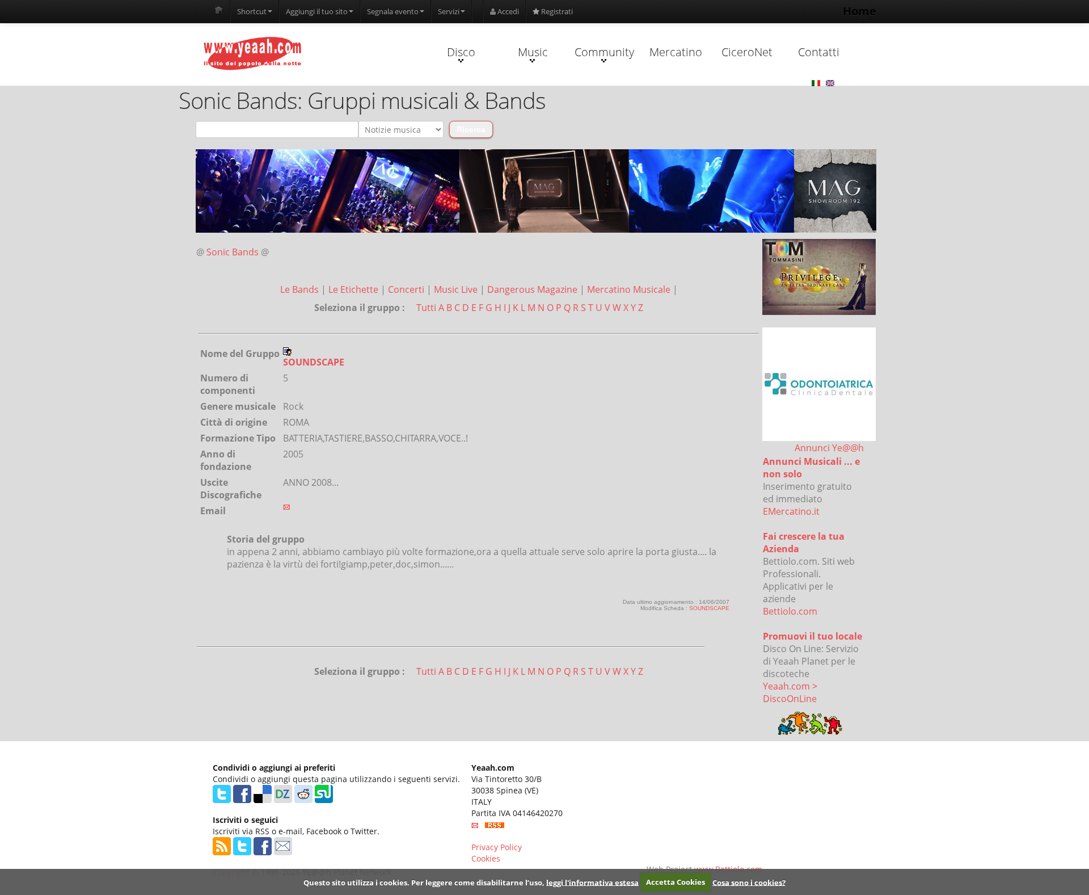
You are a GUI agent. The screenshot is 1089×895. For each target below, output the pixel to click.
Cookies (485, 858)
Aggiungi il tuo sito (317, 11)
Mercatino (675, 52)
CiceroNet (747, 52)
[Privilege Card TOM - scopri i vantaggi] (819, 277)
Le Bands (300, 289)
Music (533, 52)
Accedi (507, 11)
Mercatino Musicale (630, 289)
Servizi (448, 11)
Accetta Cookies (675, 882)
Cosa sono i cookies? (749, 882)
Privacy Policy (496, 847)
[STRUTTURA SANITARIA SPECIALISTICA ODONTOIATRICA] (819, 384)
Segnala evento (393, 11)
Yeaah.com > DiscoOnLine (790, 692)
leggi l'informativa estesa (592, 882)
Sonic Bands (232, 252)
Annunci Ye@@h (829, 448)
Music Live (457, 289)
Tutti (426, 307)
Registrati (556, 11)
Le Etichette (354, 289)
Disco (461, 52)
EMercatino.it (791, 511)
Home (859, 11)
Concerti (407, 289)
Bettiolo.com (790, 611)
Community (604, 52)
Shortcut (252, 11)
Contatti (818, 52)
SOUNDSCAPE (709, 608)
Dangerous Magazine (533, 289)
